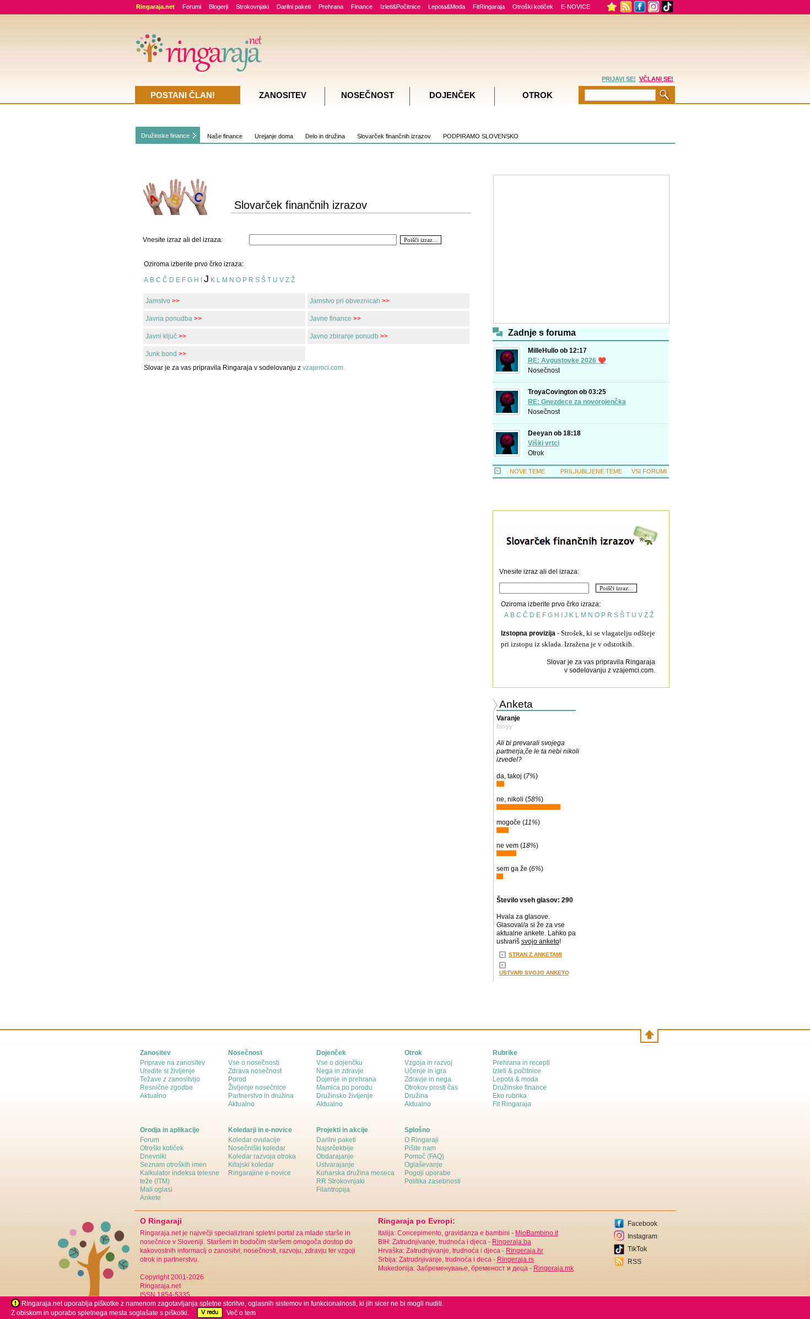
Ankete (150, 1198)
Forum (149, 1140)
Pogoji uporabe (427, 1173)
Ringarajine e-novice (259, 1173)
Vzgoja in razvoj (428, 1063)
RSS (634, 1262)
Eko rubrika (510, 1096)
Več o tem (241, 1313)
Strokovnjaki (252, 6)
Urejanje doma (274, 136)
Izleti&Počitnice (400, 6)
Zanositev (282, 95)
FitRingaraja (489, 6)
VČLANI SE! (656, 79)
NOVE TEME (527, 471)
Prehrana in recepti (521, 1063)
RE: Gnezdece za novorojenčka (577, 402)
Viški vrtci (543, 443)
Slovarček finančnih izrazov (394, 136)
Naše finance (224, 136)
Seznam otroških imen (173, 1165)
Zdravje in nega (427, 1079)
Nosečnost (544, 370)
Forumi (191, 6)
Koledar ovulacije (254, 1140)
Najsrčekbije (335, 1148)
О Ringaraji (421, 1140)
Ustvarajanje (335, 1165)
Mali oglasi (156, 1189)
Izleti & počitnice (517, 1071)
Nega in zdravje (340, 1071)
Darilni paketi (294, 6)
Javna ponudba (168, 318)
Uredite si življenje (167, 1071)
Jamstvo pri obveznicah (345, 301)
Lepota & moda (515, 1079)
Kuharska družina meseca (355, 1173)
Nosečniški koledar (256, 1148)
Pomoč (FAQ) (424, 1156)
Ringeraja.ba (511, 1242)
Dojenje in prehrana (346, 1079)
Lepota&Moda (446, 6)
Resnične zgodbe (166, 1087)
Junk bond (161, 354)
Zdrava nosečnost (255, 1071)
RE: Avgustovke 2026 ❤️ (567, 360)
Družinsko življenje (344, 1096)
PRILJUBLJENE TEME (591, 471)
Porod (237, 1079)
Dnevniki (153, 1156)
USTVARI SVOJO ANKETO (534, 973)
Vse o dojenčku (339, 1063)
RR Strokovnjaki (340, 1181)
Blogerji (218, 6)
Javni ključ (161, 336)
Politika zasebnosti (432, 1181)
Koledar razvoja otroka (262, 1156)
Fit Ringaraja (512, 1104)
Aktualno (153, 1096)
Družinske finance (165, 135)
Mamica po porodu (344, 1087)
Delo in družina (325, 136)
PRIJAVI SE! (619, 79)
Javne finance (331, 318)
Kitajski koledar (251, 1165)
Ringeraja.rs (515, 1259)
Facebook (642, 1224)
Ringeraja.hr (524, 1251)
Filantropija (333, 1189)
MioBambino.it (536, 1233)
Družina (416, 1096)
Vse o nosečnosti (253, 1063)
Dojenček (452, 95)
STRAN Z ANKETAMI (535, 954)
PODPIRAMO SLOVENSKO (481, 136)
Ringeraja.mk (553, 1268)
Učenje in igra (425, 1071)
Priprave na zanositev (172, 1063)
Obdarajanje (335, 1156)
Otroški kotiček (532, 6)
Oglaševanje (423, 1165)
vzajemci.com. (324, 368)
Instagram (642, 1236)
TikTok (637, 1249)
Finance (361, 6)
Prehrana (330, 6)
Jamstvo (157, 301)
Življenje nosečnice (257, 1087)
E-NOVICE (575, 6)
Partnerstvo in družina (261, 1096)
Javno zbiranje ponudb (344, 336)
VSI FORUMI (649, 471)
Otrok (536, 453)
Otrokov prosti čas (431, 1087)
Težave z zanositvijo (170, 1079)
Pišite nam (420, 1148)
